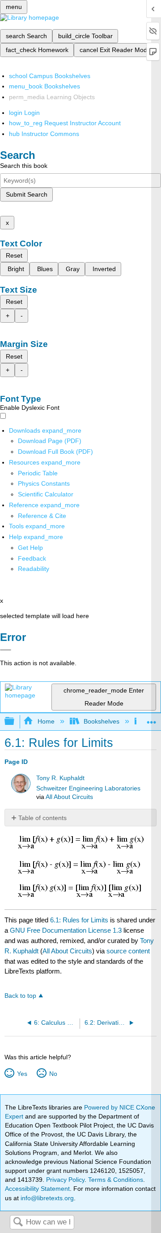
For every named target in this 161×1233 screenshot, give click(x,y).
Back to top (20, 995)
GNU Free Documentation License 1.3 (66, 930)
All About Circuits (69, 797)
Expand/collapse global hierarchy (15, 721)
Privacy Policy (65, 1179)
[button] (32, 558)
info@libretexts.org (46, 1198)
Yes (22, 1073)
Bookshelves (101, 721)
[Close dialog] (5, 649)
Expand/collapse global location (152, 718)
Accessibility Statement (37, 1188)
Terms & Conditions (115, 1179)
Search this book (23, 165)
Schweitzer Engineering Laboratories (88, 788)
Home (46, 721)
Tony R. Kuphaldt (60, 778)
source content (128, 951)
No (53, 1073)
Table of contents (42, 817)
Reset (14, 255)
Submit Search (26, 194)
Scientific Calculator (45, 494)
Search (18, 1222)
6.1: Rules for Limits (79, 920)
